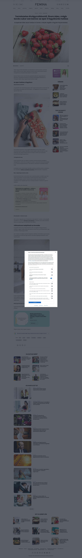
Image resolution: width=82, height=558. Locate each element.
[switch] (51, 269)
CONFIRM (34, 302)
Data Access (41, 305)
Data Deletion (36, 305)
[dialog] (41, 279)
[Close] (56, 252)
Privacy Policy (46, 305)
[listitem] (41, 267)
